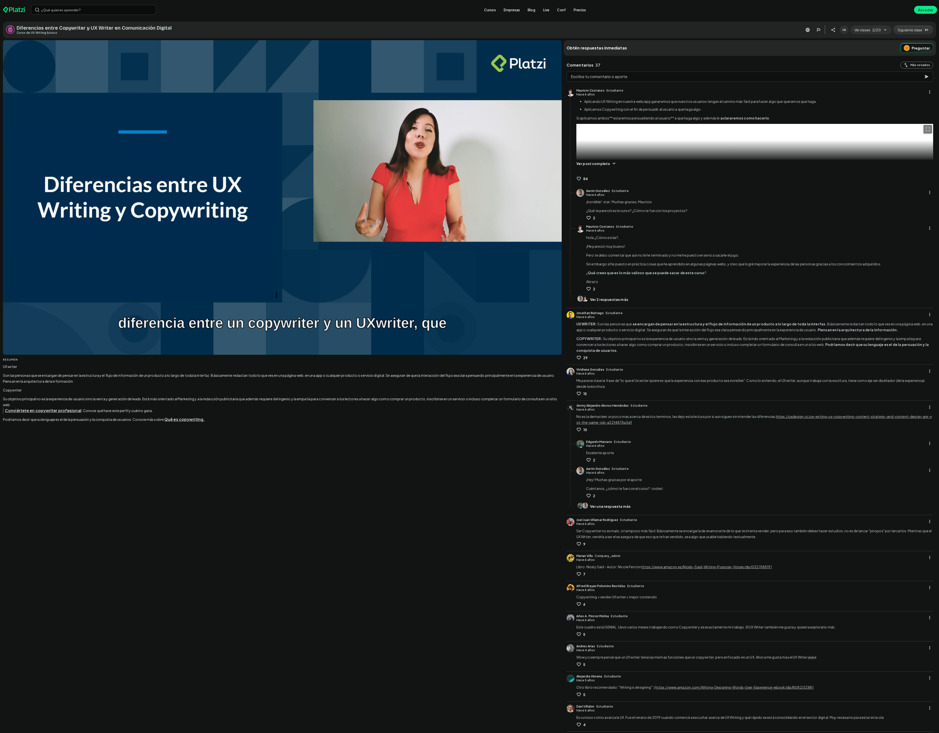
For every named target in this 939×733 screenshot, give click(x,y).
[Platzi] (14, 10)
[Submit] (37, 9)
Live (546, 10)
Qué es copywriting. (184, 419)
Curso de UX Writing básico (37, 33)
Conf (561, 10)
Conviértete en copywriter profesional (43, 410)
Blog (531, 10)
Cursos (490, 10)
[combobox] (93, 10)
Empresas (512, 10)
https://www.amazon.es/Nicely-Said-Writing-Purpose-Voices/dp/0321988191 (706, 567)
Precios (580, 10)
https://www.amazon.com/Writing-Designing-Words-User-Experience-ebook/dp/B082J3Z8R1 (734, 687)
